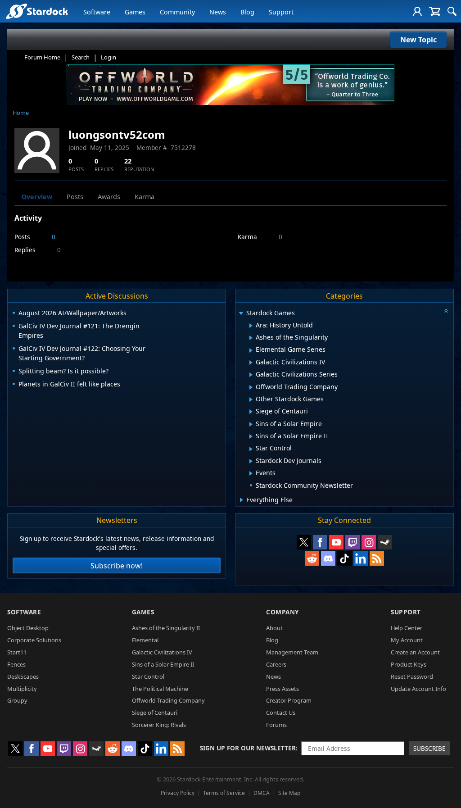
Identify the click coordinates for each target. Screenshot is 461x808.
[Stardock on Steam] (385, 542)
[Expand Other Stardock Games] (251, 399)
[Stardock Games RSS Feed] (377, 558)
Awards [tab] (109, 196)
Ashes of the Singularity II (166, 628)
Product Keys (408, 664)
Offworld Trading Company (168, 700)
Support (281, 12)
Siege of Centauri (154, 712)
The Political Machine (160, 689)
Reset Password (412, 676)
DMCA (261, 793)
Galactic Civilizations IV (162, 652)
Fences (16, 664)
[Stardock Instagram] (369, 542)
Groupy (17, 700)
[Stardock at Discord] (328, 558)
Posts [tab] (75, 196)
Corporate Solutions (34, 640)
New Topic (418, 40)
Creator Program (289, 700)
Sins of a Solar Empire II (163, 664)
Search (81, 57)
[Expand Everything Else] (241, 500)
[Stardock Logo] (37, 11)
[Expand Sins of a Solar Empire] (251, 424)
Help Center (406, 628)
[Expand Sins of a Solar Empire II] (251, 436)
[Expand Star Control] (251, 449)
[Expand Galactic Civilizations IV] (251, 362)
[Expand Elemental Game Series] (251, 350)
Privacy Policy (177, 793)
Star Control (148, 676)
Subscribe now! (116, 566)
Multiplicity (22, 689)
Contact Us (280, 712)
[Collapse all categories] (446, 310)
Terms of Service (224, 793)
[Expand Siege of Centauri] (251, 411)
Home (21, 113)
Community (177, 12)
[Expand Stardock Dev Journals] (251, 461)
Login (108, 57)
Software (96, 12)
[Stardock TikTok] (344, 558)
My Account (407, 640)
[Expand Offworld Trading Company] (251, 387)
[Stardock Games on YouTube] (336, 542)
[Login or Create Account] (417, 11)
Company (282, 612)
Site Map (289, 793)
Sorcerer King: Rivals (159, 725)
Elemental (145, 640)
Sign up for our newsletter (248, 748)
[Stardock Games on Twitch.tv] (352, 542)
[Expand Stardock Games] (241, 313)
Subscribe (429, 748)
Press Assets (282, 689)
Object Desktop (28, 628)
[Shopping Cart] (434, 11)
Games (135, 12)
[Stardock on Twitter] (304, 542)
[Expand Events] (251, 473)
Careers (276, 664)
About (274, 628)
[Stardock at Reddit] (312, 558)
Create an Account (415, 652)
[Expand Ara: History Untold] (251, 325)
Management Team (292, 652)
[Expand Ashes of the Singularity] (251, 338)
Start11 (17, 652)
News (217, 12)
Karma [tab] (144, 196)
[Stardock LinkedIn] (361, 558)
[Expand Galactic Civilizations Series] (251, 374)
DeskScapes (23, 676)
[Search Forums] (451, 11)
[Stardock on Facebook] (320, 542)
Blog (247, 12)
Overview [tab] (37, 196)
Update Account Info (418, 689)
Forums (276, 725)
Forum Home (42, 57)
